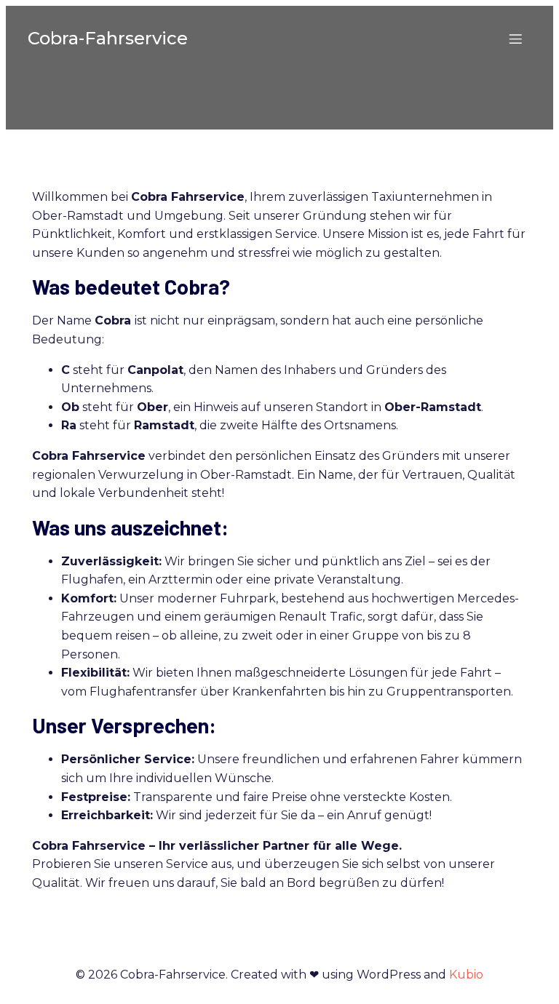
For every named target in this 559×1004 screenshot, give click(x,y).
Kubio (466, 974)
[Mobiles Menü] (515, 38)
